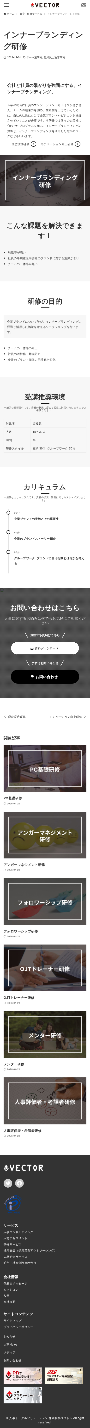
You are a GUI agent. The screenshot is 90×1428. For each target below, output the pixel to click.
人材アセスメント (15, 1238)
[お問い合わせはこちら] (84, 5)
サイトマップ (12, 1320)
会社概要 (10, 1301)
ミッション (11, 1289)
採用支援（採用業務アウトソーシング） (30, 1250)
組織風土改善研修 (54, 57)
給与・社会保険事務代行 (20, 1262)
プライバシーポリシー (18, 1327)
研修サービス (12, 1244)
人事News (10, 1344)
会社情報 (11, 1276)
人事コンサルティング (18, 1232)
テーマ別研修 (34, 57)
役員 (7, 1295)
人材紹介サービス (15, 1256)
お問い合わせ (12, 1360)
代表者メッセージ (15, 1283)
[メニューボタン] (7, 5)
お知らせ (10, 1336)
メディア (10, 1352)
